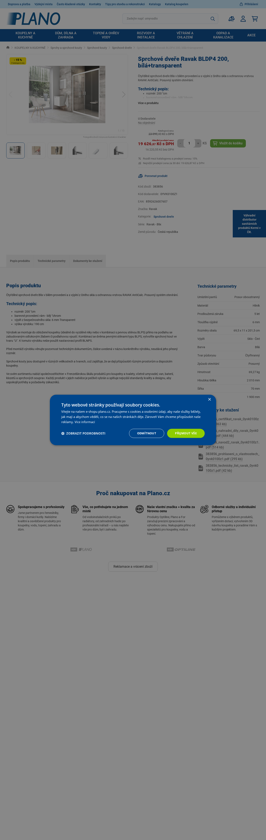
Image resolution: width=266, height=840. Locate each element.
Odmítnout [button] (146, 433)
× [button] (209, 399)
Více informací (85, 422)
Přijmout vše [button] (186, 433)
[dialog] (133, 420)
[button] (83, 433)
